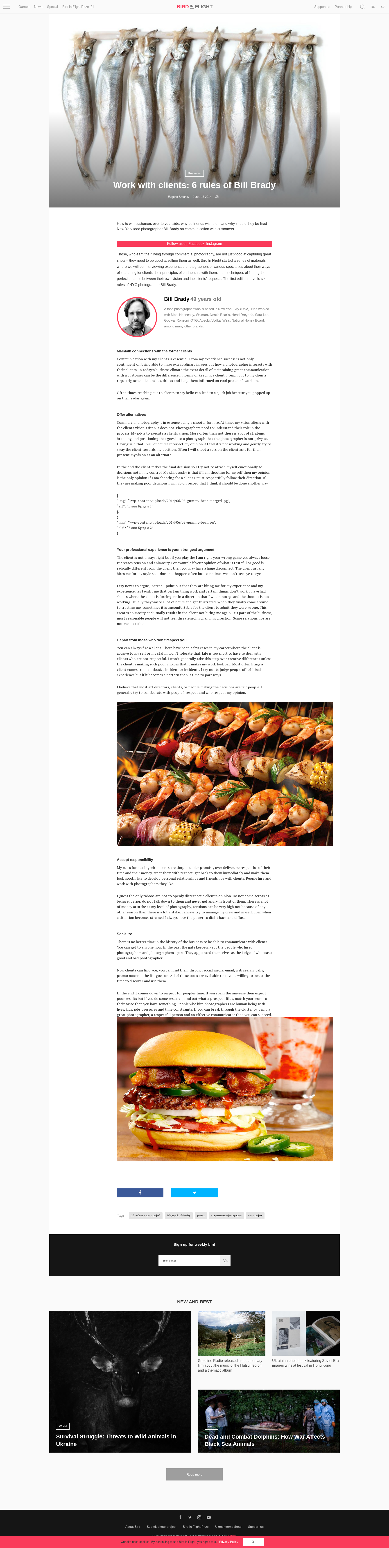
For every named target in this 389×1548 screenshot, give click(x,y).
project (201, 1215)
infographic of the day (178, 1215)
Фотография (255, 1215)
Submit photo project (161, 1526)
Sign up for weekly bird (194, 1244)
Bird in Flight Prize (196, 1526)
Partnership (343, 7)
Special (52, 7)
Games (23, 7)
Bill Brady (168, 285)
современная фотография (226, 1215)
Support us (322, 7)
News (38, 7)
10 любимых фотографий (145, 1215)
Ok (254, 1541)
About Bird (132, 1526)
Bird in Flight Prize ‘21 (78, 7)
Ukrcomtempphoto (228, 1526)
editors (232, 1535)
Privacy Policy (228, 1541)
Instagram (214, 244)
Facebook (196, 244)
